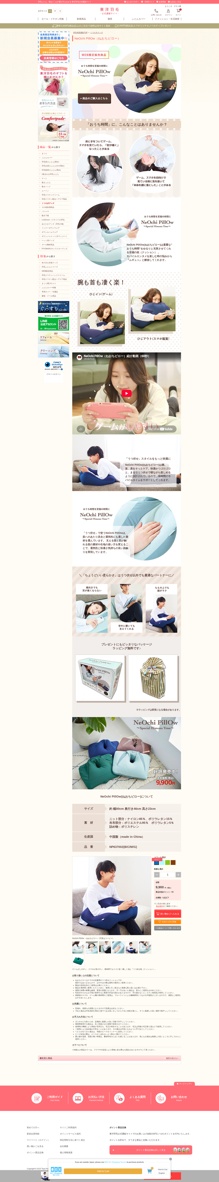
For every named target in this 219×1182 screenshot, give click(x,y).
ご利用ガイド (148, 2)
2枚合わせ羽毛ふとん (50, 174)
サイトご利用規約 (68, 1127)
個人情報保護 (66, 1152)
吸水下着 (45, 216)
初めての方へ (33, 1127)
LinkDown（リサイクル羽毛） (54, 220)
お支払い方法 (175, 2)
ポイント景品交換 (35, 1152)
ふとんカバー (138, 19)
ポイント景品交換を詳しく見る (151, 1150)
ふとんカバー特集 (49, 288)
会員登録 (162, 2)
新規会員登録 (33, 1134)
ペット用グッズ (48, 240)
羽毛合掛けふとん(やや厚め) (53, 166)
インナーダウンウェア (51, 228)
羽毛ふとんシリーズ (50, 267)
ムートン (45, 191)
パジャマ (45, 211)
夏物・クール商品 (49, 296)
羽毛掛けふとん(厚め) (50, 162)
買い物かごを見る (35, 1146)
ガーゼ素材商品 (48, 245)
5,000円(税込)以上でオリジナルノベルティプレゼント (144, 25)
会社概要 (64, 1146)
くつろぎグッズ (96, 33)
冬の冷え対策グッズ (50, 263)
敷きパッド (46, 187)
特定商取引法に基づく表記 (72, 1140)
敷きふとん (46, 183)
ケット (44, 178)
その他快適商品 (48, 207)
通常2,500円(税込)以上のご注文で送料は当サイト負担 (83, 25)
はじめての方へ (132, 2)
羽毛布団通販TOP (80, 33)
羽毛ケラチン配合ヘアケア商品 (54, 199)
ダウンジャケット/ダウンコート (54, 236)
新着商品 (81, 19)
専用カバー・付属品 (50, 292)
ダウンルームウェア (50, 232)
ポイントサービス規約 (70, 1134)
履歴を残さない (172, 1058)
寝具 (110, 19)
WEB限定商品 (47, 271)
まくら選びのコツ (49, 283)
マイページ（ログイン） (38, 1140)
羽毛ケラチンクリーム (51, 195)
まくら (44, 153)
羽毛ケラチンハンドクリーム (53, 275)
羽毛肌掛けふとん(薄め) (51, 170)
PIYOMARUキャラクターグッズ (54, 249)
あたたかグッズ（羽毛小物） (53, 224)
